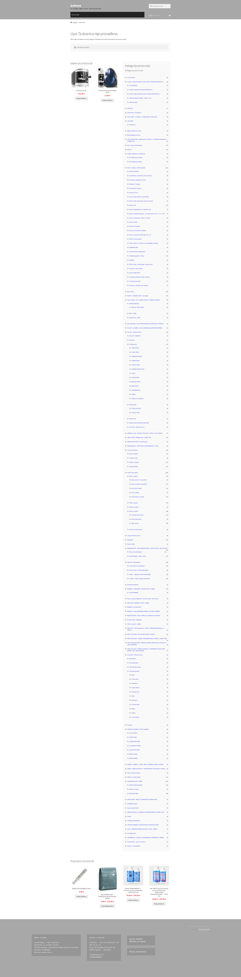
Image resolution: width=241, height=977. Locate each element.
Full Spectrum (135, 692)
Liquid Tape (132, 658)
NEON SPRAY (135, 386)
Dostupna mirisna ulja (137, 515)
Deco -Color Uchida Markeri (134, 145)
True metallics (135, 717)
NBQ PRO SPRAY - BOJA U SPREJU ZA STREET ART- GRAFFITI (143, 615)
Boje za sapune (133, 454)
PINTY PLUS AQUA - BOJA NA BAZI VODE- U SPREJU (141, 634)
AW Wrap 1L (132, 125)
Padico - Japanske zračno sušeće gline (140, 574)
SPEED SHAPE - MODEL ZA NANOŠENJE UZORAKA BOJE (142, 799)
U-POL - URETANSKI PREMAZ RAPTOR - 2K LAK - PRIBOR (142, 829)
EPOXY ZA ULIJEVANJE (135, 239)
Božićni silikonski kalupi (135, 785)
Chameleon (135, 683)
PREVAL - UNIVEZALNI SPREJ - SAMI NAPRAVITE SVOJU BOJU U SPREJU (146, 769)
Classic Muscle (136, 687)
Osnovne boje (135, 704)
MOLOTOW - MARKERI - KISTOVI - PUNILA (138, 603)
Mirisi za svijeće (133, 511)
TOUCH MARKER (133, 592)
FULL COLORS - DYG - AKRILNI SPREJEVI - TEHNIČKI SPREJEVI (143, 300)
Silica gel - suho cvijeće (135, 268)
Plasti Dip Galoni (133, 663)
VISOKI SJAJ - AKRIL (134, 318)
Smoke (133, 713)
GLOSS (133, 373)
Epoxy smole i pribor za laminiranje (139, 197)
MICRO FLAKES (133, 754)
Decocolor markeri (137, 488)
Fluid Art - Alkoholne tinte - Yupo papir (137, 296)
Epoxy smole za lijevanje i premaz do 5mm (141, 201)
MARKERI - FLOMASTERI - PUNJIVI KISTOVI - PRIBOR (141, 589)
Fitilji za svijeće (133, 503)
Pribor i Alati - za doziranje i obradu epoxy (141, 264)
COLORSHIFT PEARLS (135, 746)
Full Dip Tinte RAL (136, 408)
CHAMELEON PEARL (134, 741)
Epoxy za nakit (133, 222)
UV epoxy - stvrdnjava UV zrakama (138, 285)
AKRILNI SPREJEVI (134, 303)
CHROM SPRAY (136, 360)
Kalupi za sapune (134, 462)
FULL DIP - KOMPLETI (134, 336)
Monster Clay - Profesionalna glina (138, 570)
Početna (75, 22)
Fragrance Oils (133, 458)
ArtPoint (75, 6)
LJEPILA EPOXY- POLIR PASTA (137, 251)
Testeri (129, 816)
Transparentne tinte (134, 281)
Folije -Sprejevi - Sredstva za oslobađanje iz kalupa (143, 243)
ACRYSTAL (130, 108)
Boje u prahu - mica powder (139, 480)
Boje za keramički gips (135, 552)
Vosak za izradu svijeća (135, 529)
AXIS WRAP (130, 121)
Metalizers (134, 700)
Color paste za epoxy (135, 188)
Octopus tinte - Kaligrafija (134, 620)
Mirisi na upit (135, 523)
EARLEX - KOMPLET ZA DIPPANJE (136, 154)
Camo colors (135, 679)
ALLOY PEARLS (133, 733)
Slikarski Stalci (133, 102)
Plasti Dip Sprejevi (134, 671)
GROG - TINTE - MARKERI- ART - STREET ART (139, 437)
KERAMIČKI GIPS (133, 247)
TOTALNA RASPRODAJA (133, 821)
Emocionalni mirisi (136, 519)
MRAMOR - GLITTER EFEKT (134, 607)
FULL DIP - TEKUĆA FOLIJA (134, 332)
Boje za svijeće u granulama (139, 484)
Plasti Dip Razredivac (135, 667)
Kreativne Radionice (133, 585)
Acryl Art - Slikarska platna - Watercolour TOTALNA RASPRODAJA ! (145, 82)
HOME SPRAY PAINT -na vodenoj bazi (137, 442)
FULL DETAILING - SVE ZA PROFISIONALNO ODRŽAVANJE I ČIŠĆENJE (145, 324)
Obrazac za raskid (137, 941)
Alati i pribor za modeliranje (137, 566)
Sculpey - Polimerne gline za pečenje (139, 578)
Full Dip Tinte (132, 405)
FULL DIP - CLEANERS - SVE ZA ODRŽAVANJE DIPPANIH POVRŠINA (144, 328)
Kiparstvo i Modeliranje (133, 562)
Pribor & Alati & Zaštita (133, 773)
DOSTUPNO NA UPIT (107, 906)
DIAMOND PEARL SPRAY (138, 369)
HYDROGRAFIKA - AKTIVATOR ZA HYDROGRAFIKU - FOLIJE (142, 446)
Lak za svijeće (135, 492)
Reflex (133, 709)
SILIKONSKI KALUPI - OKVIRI (134, 781)
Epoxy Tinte (132, 205)
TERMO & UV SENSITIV (137, 398)
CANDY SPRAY (135, 352)
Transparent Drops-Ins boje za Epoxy (139, 277)
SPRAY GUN (132, 419)
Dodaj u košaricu (133, 900)
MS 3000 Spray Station (135, 162)
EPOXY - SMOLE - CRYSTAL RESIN (136, 168)
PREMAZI (131, 260)
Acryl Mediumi (133, 85)
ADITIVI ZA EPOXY (134, 171)
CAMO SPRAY (135, 348)
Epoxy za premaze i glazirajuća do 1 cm (140, 235)
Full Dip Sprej (133, 344)
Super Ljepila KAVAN (132, 808)
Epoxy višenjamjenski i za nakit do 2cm (140, 209)
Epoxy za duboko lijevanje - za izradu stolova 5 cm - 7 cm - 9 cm (146, 214)
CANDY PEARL (133, 737)
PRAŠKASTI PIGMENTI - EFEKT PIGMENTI (138, 729)
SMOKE (134, 394)
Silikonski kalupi (133, 793)
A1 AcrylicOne (131, 77)
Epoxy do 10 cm (133, 192)
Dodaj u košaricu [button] (81, 98)
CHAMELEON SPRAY (137, 356)
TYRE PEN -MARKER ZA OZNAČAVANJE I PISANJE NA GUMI (142, 825)
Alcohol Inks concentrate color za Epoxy (140, 175)
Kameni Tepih (131, 544)
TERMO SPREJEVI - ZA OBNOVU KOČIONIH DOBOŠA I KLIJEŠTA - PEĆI (145, 812)
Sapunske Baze (133, 466)
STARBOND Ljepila (132, 804)
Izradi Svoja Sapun (132, 450)
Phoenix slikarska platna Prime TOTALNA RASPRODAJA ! (144, 94)
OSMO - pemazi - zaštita (134, 624)
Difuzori (129, 149)
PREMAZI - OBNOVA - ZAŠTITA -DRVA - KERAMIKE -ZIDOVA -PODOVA (145, 764)
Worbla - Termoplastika (133, 846)
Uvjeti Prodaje (136, 939)
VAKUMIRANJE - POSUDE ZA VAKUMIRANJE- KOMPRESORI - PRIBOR (145, 837)
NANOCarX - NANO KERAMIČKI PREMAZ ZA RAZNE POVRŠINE (143, 611)
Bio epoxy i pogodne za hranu (137, 180)
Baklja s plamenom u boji (134, 131)
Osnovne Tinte (136, 412)
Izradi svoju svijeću (132, 472)
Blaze (133, 675)
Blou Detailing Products (133, 135)
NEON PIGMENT (133, 758)
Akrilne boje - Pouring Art (134, 112)
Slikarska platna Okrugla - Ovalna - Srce (140, 98)
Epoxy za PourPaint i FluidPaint (137, 230)
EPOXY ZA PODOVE (134, 226)
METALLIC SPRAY (136, 382)
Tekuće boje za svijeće (138, 497)
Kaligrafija (130, 540)
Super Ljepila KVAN (134, 273)
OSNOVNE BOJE (136, 390)
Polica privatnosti (137, 952)
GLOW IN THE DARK (134, 750)
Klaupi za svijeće (134, 789)
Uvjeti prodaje (75, 15)
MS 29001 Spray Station (136, 157)
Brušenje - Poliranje (134, 184)
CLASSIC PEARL (136, 365)
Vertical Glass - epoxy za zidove (136, 842)
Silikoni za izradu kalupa (134, 777)
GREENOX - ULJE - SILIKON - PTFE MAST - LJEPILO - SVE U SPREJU (144, 433)
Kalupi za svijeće (134, 507)
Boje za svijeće (133, 476)
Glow (133, 696)
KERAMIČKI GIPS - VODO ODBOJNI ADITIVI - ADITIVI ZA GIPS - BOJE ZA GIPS (147, 548)
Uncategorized (131, 833)
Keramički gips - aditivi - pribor (137, 556)
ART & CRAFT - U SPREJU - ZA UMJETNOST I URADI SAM (142, 117)
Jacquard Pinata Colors (133, 535)
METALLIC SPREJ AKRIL (138, 307)
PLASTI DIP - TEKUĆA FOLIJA (135, 655)
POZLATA (129, 725)
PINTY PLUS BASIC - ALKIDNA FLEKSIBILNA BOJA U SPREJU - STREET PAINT (147, 638)
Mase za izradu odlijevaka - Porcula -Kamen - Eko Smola (142, 599)
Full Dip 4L (132, 340)
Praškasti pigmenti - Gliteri (136, 256)
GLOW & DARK (135, 377)
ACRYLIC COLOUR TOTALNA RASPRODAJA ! (141, 90)
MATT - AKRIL (132, 313)
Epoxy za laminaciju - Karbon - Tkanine (139, 218)
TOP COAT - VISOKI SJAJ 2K (136, 427)
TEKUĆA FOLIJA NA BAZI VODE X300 (139, 423)
